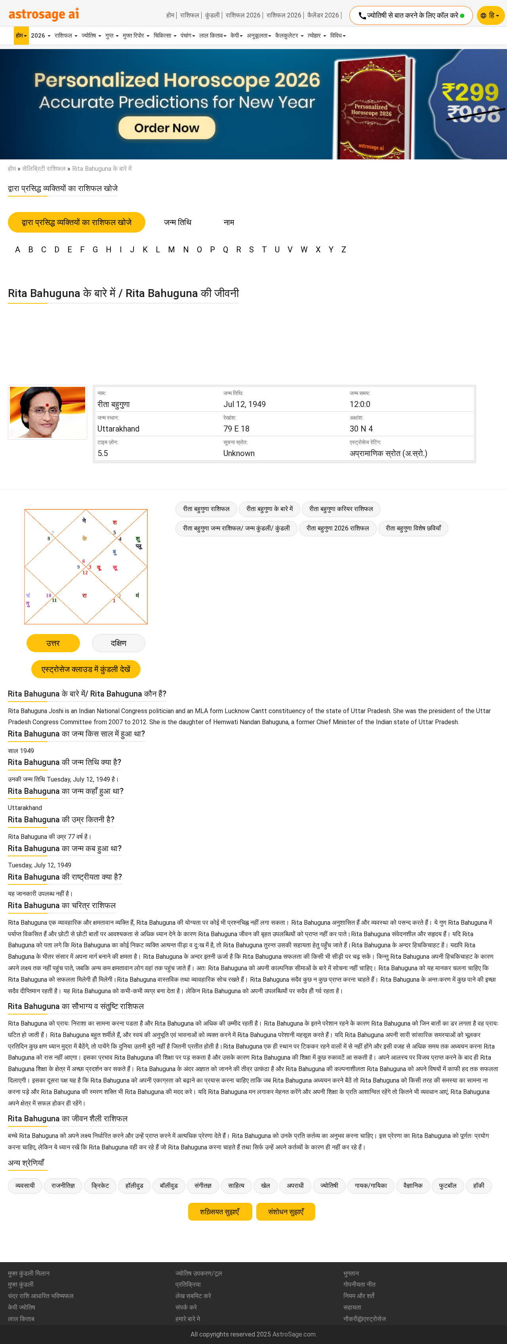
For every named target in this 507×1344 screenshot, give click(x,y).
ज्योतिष (89, 35)
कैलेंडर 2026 (323, 15)
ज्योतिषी (329, 1185)
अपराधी (295, 1185)
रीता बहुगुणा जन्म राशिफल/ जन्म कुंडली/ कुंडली (236, 528)
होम (170, 15)
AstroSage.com (294, 1334)
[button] (38, 104)
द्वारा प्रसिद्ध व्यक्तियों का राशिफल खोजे (77, 222)
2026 (39, 35)
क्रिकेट (100, 1185)
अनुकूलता (257, 35)
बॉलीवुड (169, 1185)
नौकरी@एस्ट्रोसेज (364, 1319)
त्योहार (315, 35)
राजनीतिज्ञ (63, 1185)
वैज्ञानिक (413, 1185)
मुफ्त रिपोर (134, 35)
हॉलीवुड (134, 1185)
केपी (235, 35)
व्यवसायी (25, 1185)
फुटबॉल (448, 1185)
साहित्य (236, 1185)
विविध (336, 35)
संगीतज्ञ (203, 1185)
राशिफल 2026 (243, 15)
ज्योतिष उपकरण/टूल (198, 1273)
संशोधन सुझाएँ (285, 1212)
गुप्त (110, 35)
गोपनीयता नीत (359, 1284)
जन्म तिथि (177, 222)
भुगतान (351, 1273)
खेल (265, 1185)
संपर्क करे (186, 1307)
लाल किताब (211, 35)
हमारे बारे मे (187, 1319)
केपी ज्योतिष (21, 1307)
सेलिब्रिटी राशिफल (44, 168)
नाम (229, 222)
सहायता (352, 1307)
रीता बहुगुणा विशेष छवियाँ (413, 528)
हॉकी (478, 1185)
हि (492, 15)
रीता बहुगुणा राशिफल (206, 509)
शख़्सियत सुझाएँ (220, 1212)
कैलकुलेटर (287, 35)
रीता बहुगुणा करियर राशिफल (341, 509)
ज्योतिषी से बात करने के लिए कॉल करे (409, 16)
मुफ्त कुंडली (21, 1284)
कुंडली (212, 15)
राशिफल (189, 15)
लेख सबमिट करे (193, 1296)
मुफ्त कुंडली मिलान (29, 1273)
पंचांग (186, 35)
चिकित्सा (163, 35)
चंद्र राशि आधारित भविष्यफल (41, 1296)
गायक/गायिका (371, 1185)
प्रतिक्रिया (188, 1284)
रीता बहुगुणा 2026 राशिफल (338, 528)
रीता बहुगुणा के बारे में (269, 509)
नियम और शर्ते (358, 1296)
